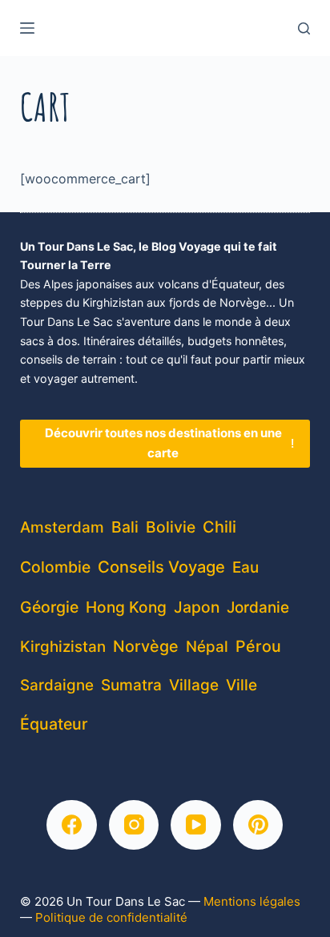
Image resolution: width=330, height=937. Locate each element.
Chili (219, 527)
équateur (54, 724)
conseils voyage (161, 567)
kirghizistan (63, 646)
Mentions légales (251, 901)
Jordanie (258, 607)
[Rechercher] (304, 28)
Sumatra (131, 685)
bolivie (170, 527)
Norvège (146, 646)
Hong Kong (126, 607)
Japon (196, 607)
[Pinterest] (258, 825)
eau (245, 567)
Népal (207, 646)
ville (241, 685)
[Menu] (27, 28)
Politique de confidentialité (111, 917)
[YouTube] (196, 825)
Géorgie (49, 607)
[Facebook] (71, 825)
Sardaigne (57, 685)
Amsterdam (62, 527)
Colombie (55, 567)
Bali (125, 527)
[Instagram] (134, 825)
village (194, 685)
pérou (258, 646)
